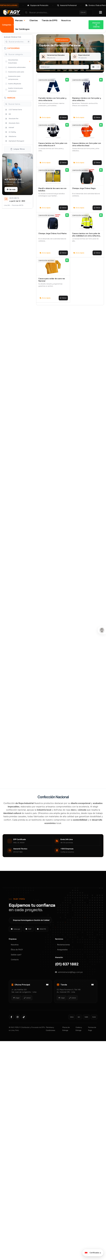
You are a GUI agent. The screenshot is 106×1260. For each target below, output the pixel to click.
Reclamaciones (63, 963)
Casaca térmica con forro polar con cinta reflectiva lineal (86, 144)
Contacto (15, 978)
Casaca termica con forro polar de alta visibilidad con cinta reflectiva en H (86, 235)
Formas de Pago (92, 1047)
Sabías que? (16, 973)
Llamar (28, 1016)
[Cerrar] (100, 1248)
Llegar (17, 1016)
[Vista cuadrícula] (93, 67)
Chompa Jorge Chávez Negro (84, 188)
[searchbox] (58, 12)
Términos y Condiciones (50, 1047)
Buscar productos (12, 37)
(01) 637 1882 (66, 982)
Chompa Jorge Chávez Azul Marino (52, 233)
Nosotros (15, 963)
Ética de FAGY (17, 968)
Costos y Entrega (79, 1047)
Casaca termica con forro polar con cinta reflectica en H (52, 144)
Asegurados (62, 968)
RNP (29, 947)
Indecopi (17, 947)
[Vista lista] (98, 67)
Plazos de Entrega (66, 1047)
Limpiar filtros (19, 149)
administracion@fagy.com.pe (70, 990)
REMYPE (43, 947)
